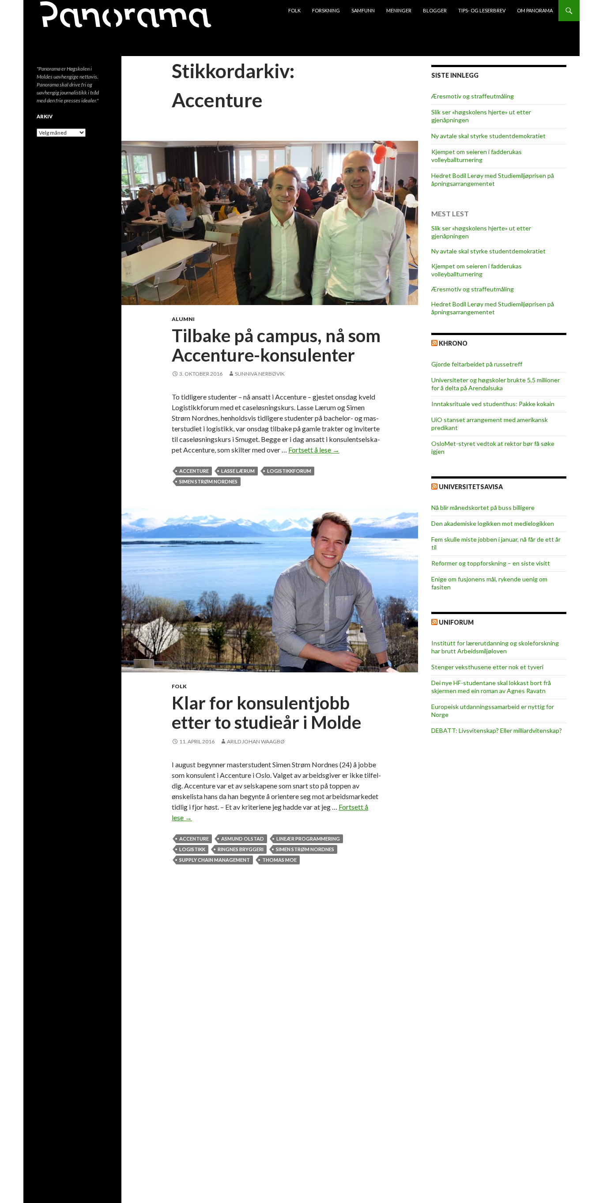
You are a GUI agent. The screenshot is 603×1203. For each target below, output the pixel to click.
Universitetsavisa (471, 486)
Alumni (183, 319)
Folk (294, 10)
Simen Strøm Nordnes (208, 481)
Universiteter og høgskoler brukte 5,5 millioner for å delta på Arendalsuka (495, 384)
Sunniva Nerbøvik (260, 373)
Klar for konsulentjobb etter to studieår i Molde (266, 712)
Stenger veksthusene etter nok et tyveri (487, 667)
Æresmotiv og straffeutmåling (472, 96)
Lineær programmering (308, 838)
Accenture (194, 471)
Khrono (453, 343)
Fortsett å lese (313, 449)
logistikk (192, 849)
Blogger (435, 10)
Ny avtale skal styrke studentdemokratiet (488, 136)
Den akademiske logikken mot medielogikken (492, 523)
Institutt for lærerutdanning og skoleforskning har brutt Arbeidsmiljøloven (495, 647)
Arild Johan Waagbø (256, 741)
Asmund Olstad (242, 838)
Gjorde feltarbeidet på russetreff (476, 364)
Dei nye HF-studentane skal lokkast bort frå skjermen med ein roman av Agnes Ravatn (491, 686)
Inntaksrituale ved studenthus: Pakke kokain (492, 403)
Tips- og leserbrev (481, 10)
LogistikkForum (289, 471)
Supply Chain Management (214, 860)
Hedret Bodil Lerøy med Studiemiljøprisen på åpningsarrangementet (492, 179)
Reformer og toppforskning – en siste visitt (490, 563)
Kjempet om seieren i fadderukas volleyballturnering (476, 155)
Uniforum (456, 622)
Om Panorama (535, 10)
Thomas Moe (279, 860)
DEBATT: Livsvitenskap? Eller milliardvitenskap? (496, 730)
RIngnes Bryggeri (241, 849)
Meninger (398, 10)
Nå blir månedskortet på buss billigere (483, 507)
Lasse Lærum (238, 471)
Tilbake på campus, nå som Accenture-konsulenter (276, 345)
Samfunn (363, 10)
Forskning (326, 10)
